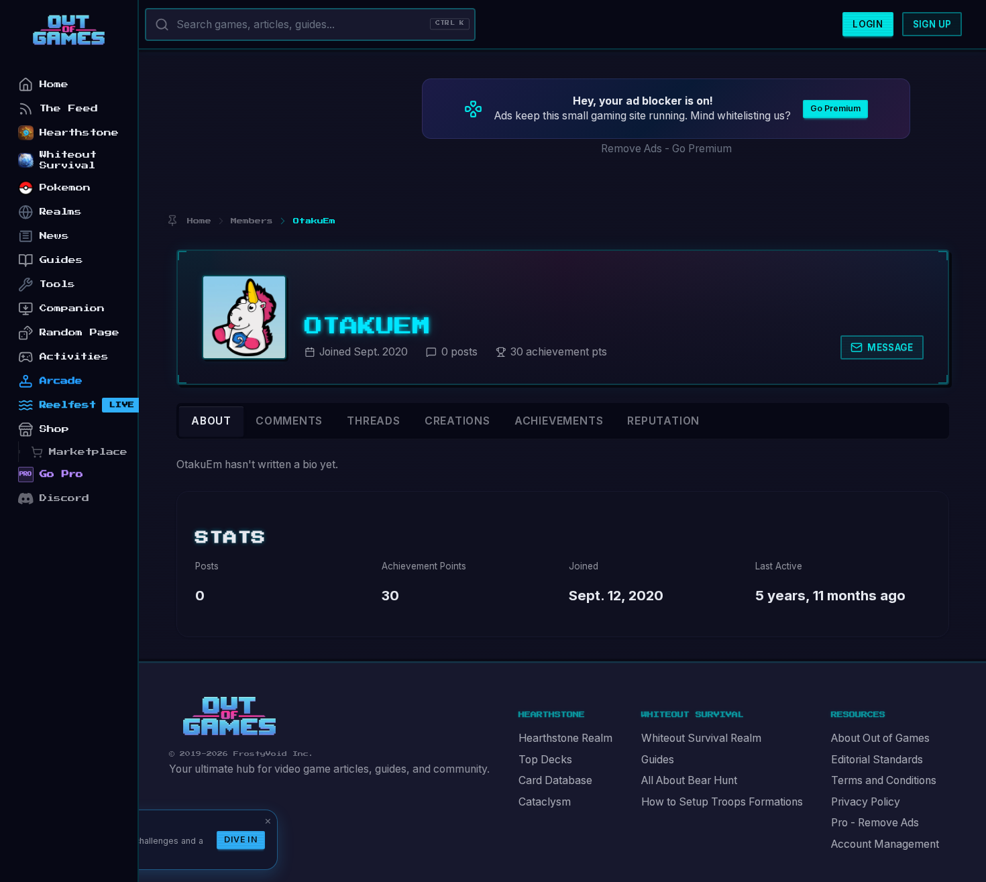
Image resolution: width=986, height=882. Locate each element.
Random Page (79, 332)
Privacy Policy (865, 801)
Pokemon (65, 187)
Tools (57, 284)
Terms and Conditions (883, 780)
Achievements (558, 421)
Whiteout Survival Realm (701, 738)
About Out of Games (880, 738)
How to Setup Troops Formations (722, 801)
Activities (74, 356)
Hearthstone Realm (565, 738)
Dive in (241, 839)
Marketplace (88, 451)
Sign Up (932, 24)
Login (868, 24)
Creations (457, 421)
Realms (61, 211)
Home (54, 84)
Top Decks (545, 759)
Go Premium (835, 108)
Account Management (885, 844)
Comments (289, 421)
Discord (64, 498)
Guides (657, 759)
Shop (54, 429)
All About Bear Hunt (689, 780)
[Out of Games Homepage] (229, 716)
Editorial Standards (877, 759)
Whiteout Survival (68, 160)
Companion (72, 308)
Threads (373, 421)
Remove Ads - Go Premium (666, 148)
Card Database (555, 780)
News (54, 235)
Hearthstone (79, 132)
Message (890, 347)
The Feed (69, 108)
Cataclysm (544, 801)
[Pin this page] (172, 221)
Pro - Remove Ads (875, 822)
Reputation (663, 421)
